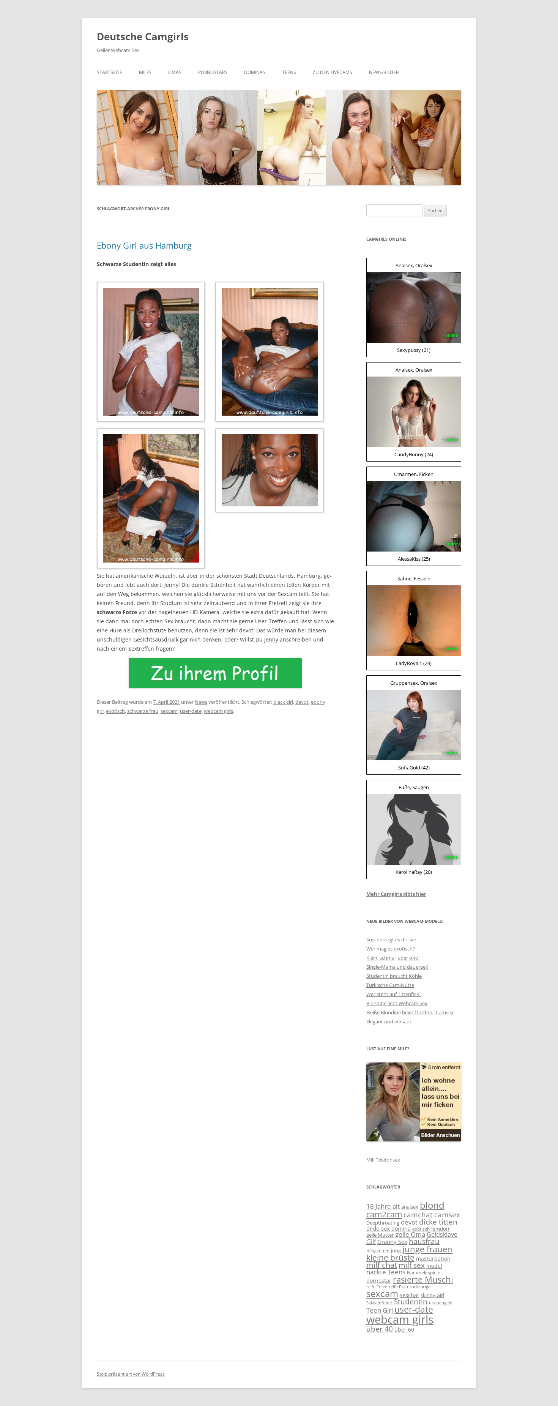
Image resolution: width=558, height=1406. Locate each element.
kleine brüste (390, 1257)
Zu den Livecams (332, 72)
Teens (289, 72)
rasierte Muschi (423, 1279)
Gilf (371, 1241)
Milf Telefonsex (383, 1159)
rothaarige (420, 1286)
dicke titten (438, 1222)
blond (432, 1205)
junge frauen (427, 1249)
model (434, 1265)
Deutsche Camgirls (143, 36)
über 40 (379, 1329)
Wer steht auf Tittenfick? (393, 994)
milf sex (412, 1265)
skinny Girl (432, 1295)
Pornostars (212, 72)
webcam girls (218, 711)
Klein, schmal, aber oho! (392, 957)
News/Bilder (384, 72)
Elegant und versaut (388, 1021)
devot (302, 701)
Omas (174, 72)
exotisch (115, 711)
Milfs (145, 72)
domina (401, 1228)
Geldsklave (442, 1234)
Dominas (254, 72)
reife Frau (398, 1286)
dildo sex (378, 1228)
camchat (418, 1214)
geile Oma (410, 1234)
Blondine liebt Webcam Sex (396, 1003)
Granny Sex (392, 1241)
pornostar (378, 1280)
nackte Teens (385, 1271)
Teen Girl (379, 1310)
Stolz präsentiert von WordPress (131, 1374)
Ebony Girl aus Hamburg (144, 245)
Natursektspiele (423, 1272)
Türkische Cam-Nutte (390, 985)
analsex (409, 1206)
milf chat (381, 1265)
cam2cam (384, 1214)
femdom (441, 1228)
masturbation (433, 1258)
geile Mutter (380, 1234)
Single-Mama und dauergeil (397, 966)
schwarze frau (142, 711)
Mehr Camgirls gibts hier (396, 894)
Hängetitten (377, 1250)
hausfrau (424, 1241)
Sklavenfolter (379, 1302)
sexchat (409, 1295)
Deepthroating (382, 1222)
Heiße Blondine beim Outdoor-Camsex (410, 1012)
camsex (447, 1214)
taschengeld (440, 1302)
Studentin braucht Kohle (394, 976)
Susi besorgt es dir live (391, 939)
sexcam (169, 711)
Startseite (109, 72)
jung (396, 1250)
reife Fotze (376, 1286)
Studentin (410, 1302)
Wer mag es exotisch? (390, 948)
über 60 (404, 1329)
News (201, 701)
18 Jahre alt (383, 1206)
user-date (191, 711)
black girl (283, 701)
